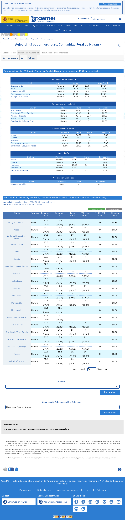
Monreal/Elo (16, 140)
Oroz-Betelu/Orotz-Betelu (22, 113)
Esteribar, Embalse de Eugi (22, 121)
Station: (61, 381)
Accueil (6, 39)
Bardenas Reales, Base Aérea (23, 146)
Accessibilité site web (67, 490)
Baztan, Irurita (17, 86)
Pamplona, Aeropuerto (20, 94)
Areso (13, 135)
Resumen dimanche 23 (28, 53)
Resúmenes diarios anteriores (55, 53)
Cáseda (16, 259)
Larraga (14, 137)
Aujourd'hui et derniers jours (42, 39)
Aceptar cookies (110, 4)
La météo (9, 26)
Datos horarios (9, 53)
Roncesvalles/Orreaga (16, 346)
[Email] (5, 470)
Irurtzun (16, 273)
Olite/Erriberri (17, 324)
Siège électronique (62, 30)
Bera (13, 88)
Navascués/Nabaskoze (16, 317)
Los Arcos (15, 165)
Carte (23, 58)
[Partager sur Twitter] (16, 469)
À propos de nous (48, 26)
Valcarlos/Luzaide (18, 91)
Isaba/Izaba (16, 110)
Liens (87, 490)
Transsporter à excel (97, 209)
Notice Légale (44, 490)
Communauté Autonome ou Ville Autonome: (62, 402)
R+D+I (60, 26)
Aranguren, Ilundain (19, 96)
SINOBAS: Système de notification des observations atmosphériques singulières (36, 429)
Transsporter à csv (113, 209)
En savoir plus (71, 26)
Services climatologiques (26, 26)
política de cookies (64, 10)
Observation (24, 39)
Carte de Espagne (10, 58)
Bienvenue (83, 18)
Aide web (101, 490)
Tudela (17, 354)
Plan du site (25, 490)
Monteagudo (16, 310)
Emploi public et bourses (91, 26)
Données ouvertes (112, 26)
